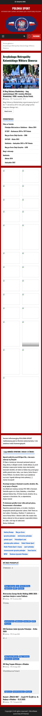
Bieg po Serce (20, 532)
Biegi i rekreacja (27, 84)
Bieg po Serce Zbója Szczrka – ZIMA (16, 135)
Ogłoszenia (8, 588)
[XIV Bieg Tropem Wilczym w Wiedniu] (21, 649)
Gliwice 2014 (9, 158)
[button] (3, 36)
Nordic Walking (24, 586)
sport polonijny (29, 547)
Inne (35, 84)
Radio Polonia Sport (28, 543)
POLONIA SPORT (21, 8)
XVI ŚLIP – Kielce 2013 (12, 139)
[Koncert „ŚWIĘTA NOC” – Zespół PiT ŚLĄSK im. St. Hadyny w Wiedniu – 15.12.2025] (21, 682)
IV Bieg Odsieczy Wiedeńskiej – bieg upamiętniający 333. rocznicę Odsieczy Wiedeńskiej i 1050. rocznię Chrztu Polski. (21, 76)
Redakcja (6, 99)
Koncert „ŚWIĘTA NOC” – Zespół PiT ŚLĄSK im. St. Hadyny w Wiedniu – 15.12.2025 (21, 698)
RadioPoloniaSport (18, 691)
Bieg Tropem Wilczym (11, 656)
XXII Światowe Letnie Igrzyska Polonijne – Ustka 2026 (20, 630)
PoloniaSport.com (20, 539)
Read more (8, 111)
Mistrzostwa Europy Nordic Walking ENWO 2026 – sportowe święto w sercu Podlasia (20, 594)
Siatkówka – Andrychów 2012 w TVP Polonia (19, 143)
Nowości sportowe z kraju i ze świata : (21, 452)
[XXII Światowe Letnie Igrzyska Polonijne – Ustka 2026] (21, 614)
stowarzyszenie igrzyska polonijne (14, 550)
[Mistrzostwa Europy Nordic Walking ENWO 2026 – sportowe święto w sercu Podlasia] (21, 579)
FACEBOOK (36, 36)
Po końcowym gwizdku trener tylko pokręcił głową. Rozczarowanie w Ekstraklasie (19, 504)
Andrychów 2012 (10, 162)
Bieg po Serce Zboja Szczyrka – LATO (16, 147)
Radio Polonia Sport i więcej (13, 547)
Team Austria (32, 550)
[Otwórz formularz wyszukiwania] (24, 36)
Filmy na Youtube (8, 124)
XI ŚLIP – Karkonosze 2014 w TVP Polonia (18, 131)
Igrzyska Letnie (9, 621)
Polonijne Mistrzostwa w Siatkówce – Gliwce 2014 (20, 127)
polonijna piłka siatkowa (11, 543)
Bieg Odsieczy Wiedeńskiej (13, 84)
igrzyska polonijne (9, 536)
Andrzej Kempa (8, 532)
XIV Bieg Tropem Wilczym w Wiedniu (16, 664)
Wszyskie (7, 86)
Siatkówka (6, 155)
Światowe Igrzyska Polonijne (19, 554)
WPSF (5, 554)
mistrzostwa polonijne (25, 536)
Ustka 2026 (27, 621)
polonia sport (8, 539)
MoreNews (33, 711)
